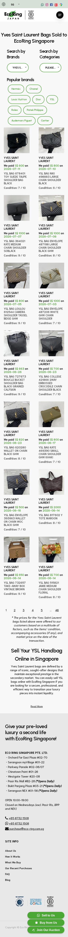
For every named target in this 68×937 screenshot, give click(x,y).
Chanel (34, 88)
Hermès (15, 88)
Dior (38, 99)
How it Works (12, 856)
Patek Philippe (35, 110)
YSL (52, 99)
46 (57, 610)
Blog (7, 879)
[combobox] (15, 4)
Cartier (45, 120)
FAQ (7, 874)
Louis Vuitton (19, 99)
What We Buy (13, 862)
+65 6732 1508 (19, 818)
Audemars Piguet (21, 120)
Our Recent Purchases (18, 868)
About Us (10, 850)
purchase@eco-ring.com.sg (26, 828)
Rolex (14, 110)
